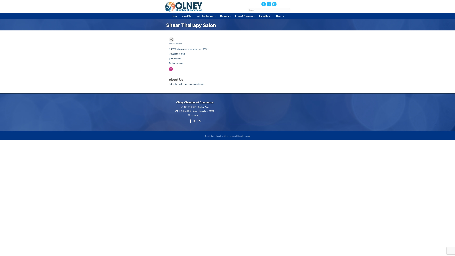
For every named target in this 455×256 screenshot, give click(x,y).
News (278, 16)
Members (224, 16)
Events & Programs (244, 16)
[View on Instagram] (171, 70)
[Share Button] (171, 39)
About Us (186, 16)
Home (174, 16)
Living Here (264, 16)
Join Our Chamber (205, 16)
